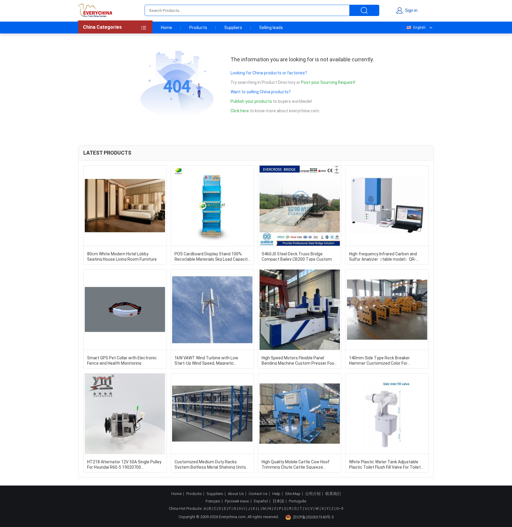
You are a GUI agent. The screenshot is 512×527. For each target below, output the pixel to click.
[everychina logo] (95, 10)
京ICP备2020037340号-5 (313, 517)
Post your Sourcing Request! (328, 82)
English (419, 27)
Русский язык (237, 501)
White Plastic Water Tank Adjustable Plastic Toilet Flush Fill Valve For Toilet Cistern (385, 464)
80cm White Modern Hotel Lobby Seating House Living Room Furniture (122, 256)
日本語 (278, 501)
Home (166, 27)
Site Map (292, 494)
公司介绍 (313, 494)
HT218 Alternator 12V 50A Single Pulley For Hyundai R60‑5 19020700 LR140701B (124, 464)
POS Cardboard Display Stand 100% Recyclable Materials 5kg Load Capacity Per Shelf (212, 256)
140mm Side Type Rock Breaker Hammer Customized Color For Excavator (379, 360)
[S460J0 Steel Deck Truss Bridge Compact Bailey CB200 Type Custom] (299, 206)
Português (297, 501)
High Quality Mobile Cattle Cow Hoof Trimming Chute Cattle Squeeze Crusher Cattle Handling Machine (295, 464)
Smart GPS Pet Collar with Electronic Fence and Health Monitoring (122, 360)
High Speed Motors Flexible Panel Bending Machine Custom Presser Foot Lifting (299, 360)
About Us (236, 494)
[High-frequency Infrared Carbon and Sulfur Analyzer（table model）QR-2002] (386, 206)
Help (276, 494)
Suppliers (233, 27)
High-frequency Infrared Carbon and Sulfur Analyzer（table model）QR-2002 (383, 256)
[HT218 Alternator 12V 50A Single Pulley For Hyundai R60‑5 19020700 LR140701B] (125, 414)
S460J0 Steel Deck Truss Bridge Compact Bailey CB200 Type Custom (297, 256)
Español (261, 501)
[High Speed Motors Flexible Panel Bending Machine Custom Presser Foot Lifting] (299, 310)
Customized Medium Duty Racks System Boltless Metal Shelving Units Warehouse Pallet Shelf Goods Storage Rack (211, 464)
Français (213, 501)
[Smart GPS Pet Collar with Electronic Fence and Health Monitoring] (125, 310)
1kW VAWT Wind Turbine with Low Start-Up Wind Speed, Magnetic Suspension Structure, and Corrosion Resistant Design (210, 360)
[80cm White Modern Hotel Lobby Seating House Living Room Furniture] (125, 206)
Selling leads (271, 27)
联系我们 (333, 494)
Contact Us (258, 494)
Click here (240, 110)
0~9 (339, 508)
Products (198, 27)
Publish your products (252, 101)
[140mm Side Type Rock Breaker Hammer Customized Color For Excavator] (386, 310)
